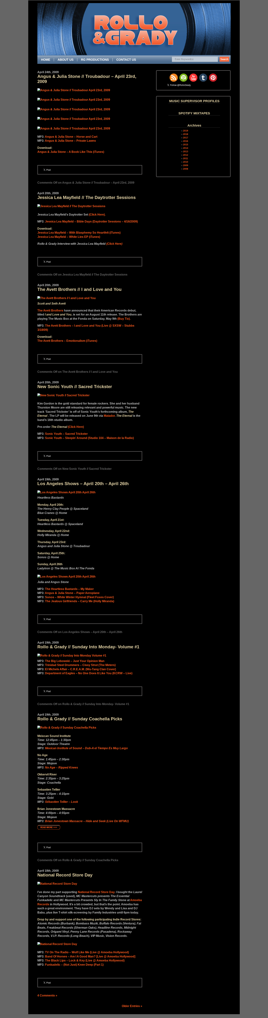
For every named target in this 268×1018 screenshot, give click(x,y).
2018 (185, 134)
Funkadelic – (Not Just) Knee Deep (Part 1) (74, 964)
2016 (185, 141)
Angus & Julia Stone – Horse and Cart (71, 136)
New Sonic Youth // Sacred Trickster (74, 386)
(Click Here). (97, 214)
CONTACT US (126, 59)
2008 (185, 169)
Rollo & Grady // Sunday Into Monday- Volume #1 (88, 646)
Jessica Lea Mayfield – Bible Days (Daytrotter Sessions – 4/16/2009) (91, 221)
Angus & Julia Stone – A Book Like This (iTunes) (70, 151)
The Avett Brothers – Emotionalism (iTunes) (67, 340)
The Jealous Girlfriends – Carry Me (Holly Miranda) (79, 601)
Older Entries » (132, 1006)
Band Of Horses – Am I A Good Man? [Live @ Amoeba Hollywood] (90, 956)
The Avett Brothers (50, 310)
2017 (185, 137)
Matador (109, 415)
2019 (185, 130)
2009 (185, 165)
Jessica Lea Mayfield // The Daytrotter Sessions (86, 197)
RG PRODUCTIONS (95, 59)
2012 (185, 155)
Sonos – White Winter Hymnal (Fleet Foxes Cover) (79, 597)
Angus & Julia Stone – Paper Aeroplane (72, 593)
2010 (185, 162)
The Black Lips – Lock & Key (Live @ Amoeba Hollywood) (85, 960)
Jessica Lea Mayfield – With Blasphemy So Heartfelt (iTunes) (79, 232)
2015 (185, 144)
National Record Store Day (64, 874)
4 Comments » (47, 995)
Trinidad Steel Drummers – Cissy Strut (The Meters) (80, 665)
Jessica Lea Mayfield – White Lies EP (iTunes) (68, 236)
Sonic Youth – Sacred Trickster (66, 433)
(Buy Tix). (124, 318)
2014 (185, 148)
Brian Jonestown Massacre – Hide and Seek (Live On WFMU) (87, 821)
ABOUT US (65, 59)
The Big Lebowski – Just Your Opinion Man (74, 661)
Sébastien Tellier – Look (61, 801)
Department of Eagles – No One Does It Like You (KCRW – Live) (88, 673)
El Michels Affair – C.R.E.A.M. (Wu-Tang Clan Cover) (80, 669)
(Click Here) (114, 243)
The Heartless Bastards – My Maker (69, 589)
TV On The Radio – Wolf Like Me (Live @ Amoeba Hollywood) (87, 952)
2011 (185, 158)
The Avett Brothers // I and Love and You (79, 289)
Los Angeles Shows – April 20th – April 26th (83, 483)
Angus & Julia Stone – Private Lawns (70, 140)
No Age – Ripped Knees (61, 767)
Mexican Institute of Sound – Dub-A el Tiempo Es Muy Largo (86, 748)
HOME (45, 59)
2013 (185, 151)
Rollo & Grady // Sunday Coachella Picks (79, 718)
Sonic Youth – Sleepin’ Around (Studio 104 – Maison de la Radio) (89, 438)
